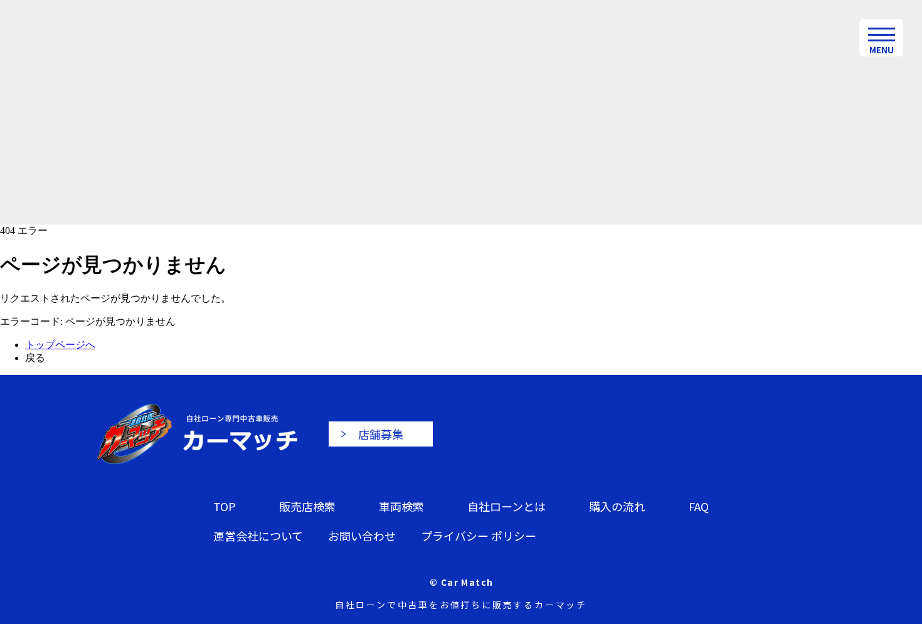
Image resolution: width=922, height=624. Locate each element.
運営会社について (258, 535)
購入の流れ (617, 506)
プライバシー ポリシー (478, 535)
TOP (224, 506)
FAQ (699, 506)
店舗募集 (380, 434)
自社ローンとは (506, 506)
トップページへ (60, 344)
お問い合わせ (362, 535)
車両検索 (401, 506)
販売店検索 (307, 506)
